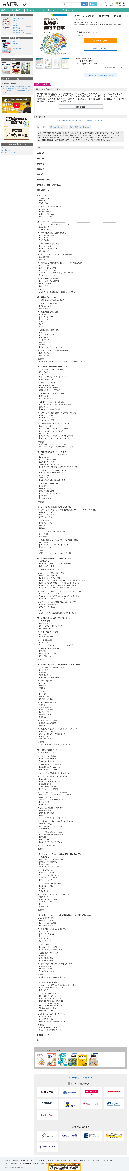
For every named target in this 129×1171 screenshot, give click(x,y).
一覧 (13, 59)
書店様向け (42, 1160)
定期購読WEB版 (18, 30)
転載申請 (82, 1160)
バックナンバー (18, 23)
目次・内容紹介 (42, 127)
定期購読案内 (17, 28)
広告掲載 (50, 1160)
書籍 (85, 4)
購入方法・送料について (58, 127)
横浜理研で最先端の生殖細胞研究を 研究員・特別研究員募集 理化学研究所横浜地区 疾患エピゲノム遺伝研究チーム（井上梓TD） (17, 89)
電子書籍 (33, 1160)
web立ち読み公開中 (42, 84)
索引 (75, 121)
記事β (93, 4)
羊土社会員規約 (107, 1160)
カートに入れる (102, 40)
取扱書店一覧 (24, 1160)
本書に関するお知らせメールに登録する (100, 75)
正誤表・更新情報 (61, 1160)
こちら (122, 68)
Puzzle (21, 18)
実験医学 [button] (4, 10)
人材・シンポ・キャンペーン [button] (35, 10)
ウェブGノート (5, 150)
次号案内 (16, 21)
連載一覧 (16, 25)
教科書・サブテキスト (8, 152)
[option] (6, 68)
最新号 (15, 18)
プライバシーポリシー (94, 1160)
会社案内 (7, 1160)
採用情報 (15, 1160)
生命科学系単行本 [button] (16, 10)
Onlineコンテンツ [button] (54, 10)
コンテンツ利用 (73, 1160)
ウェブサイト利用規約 (11, 1163)
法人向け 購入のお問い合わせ (80, 127)
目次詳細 (67, 121)
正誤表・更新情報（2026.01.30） (92, 121)
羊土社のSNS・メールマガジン (29, 1163)
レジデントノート (6, 148)
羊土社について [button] (68, 10)
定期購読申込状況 (18, 32)
